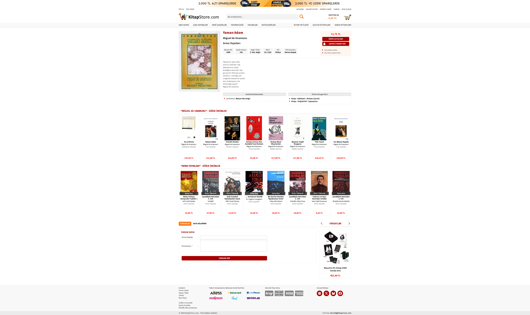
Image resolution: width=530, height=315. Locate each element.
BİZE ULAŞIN (346, 9)
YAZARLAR (253, 24)
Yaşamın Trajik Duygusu (298, 143)
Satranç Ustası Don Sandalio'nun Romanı (254, 143)
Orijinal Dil (302, 101)
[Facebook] (340, 295)
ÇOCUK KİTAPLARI (321, 24)
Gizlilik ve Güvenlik (185, 303)
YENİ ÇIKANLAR (219, 24)
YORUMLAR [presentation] (185, 223)
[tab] (185, 224)
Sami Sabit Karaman (319, 201)
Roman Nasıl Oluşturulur (276, 143)
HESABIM (300, 9)
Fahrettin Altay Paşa (297, 201)
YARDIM (337, 9)
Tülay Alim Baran (276, 201)
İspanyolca (313, 101)
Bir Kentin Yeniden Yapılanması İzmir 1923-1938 (276, 199)
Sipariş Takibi (184, 293)
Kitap (293, 98)
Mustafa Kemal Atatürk (341, 201)
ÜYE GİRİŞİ (190, 9)
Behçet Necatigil (243, 98)
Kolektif (210, 201)
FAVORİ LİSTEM (312, 9)
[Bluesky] (333, 295)
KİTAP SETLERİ (301, 24)
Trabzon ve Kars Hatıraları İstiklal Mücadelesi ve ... (319, 199)
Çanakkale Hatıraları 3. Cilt (210, 198)
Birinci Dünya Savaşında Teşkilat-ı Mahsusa (189, 199)
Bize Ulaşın (183, 298)
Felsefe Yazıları (232, 142)
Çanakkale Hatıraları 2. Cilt (297, 198)
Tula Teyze (319, 142)
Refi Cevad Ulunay (232, 201)
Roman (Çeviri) (313, 98)
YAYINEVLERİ (237, 24)
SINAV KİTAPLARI (343, 24)
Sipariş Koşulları (184, 305)
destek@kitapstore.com (340, 313)
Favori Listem (184, 290)
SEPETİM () (333, 15)
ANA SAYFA (184, 24)
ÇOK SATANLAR (200, 24)
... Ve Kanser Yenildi (254, 197)
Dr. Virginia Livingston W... (254, 200)
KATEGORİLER (269, 24)
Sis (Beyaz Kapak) (341, 142)
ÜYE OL (181, 9)
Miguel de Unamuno (188, 144)
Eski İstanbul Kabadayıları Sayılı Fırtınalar (232, 199)
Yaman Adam (210, 142)
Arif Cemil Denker (189, 201)
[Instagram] (319, 295)
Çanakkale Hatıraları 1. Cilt (341, 198)
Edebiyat (301, 98)
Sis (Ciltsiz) (189, 142)
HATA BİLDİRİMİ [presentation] (199, 223)
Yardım (181, 295)
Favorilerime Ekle (330, 50)
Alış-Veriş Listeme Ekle (332, 53)
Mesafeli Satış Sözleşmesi (188, 308)
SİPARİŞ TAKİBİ (325, 9)
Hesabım (182, 288)
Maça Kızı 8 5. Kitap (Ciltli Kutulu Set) (335, 269)
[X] (326, 295)
